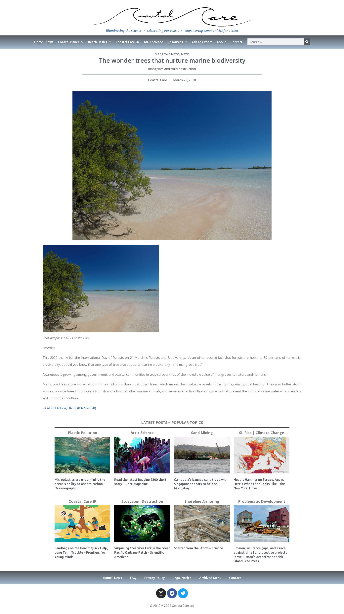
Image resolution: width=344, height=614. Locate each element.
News (185, 54)
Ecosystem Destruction (142, 501)
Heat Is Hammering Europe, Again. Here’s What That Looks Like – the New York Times (259, 484)
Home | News (43, 42)
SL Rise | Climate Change (261, 432)
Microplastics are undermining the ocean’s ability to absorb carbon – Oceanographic (80, 484)
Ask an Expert (202, 42)
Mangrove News (167, 54)
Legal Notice (182, 578)
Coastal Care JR (127, 42)
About (221, 42)
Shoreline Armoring (202, 501)
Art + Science (153, 42)
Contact (236, 42)
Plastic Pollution (82, 432)
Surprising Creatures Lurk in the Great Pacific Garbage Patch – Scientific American (142, 552)
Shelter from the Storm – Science (198, 548)
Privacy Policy (154, 578)
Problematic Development (261, 501)
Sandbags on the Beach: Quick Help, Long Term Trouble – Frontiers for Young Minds (81, 552)
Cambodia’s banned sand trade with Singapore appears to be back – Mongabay (201, 484)
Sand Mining (202, 432)
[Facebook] (172, 593)
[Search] (307, 41)
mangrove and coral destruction (172, 69)
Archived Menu (210, 578)
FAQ (133, 578)
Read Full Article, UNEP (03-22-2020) (69, 408)
